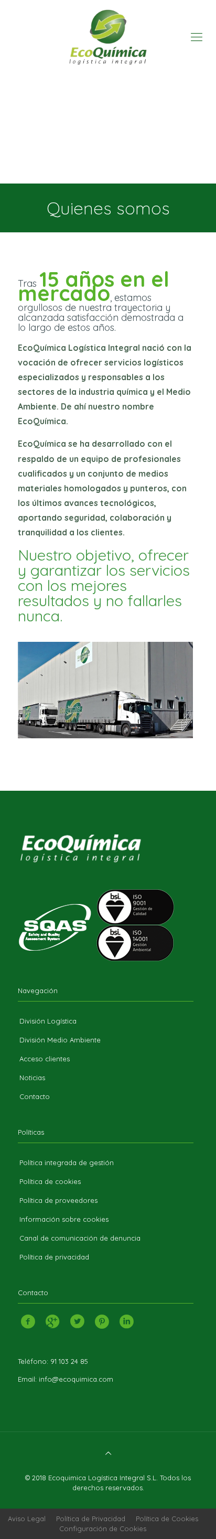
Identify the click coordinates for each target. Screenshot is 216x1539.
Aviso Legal (27, 1518)
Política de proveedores (58, 1200)
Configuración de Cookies (102, 1528)
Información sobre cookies (64, 1219)
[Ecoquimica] (108, 36)
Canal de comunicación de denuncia (80, 1238)
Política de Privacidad (90, 1518)
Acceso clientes (44, 1058)
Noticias (32, 1077)
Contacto (34, 1096)
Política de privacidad (54, 1257)
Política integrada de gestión (66, 1162)
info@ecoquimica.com (76, 1379)
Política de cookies (50, 1181)
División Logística (48, 1021)
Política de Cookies (167, 1518)
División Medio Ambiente (60, 1040)
